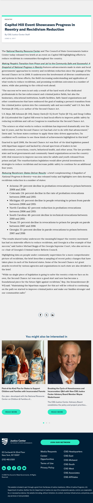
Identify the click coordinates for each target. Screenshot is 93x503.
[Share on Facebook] (40, 315)
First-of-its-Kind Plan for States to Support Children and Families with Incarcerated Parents (23, 390)
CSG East (68, 455)
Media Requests (49, 451)
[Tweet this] (46, 315)
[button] (43, 423)
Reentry (8, 19)
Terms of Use (47, 463)
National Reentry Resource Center (23, 51)
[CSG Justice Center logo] (17, 441)
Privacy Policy (47, 467)
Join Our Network (60, 442)
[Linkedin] (52, 315)
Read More (11, 412)
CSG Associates (72, 472)
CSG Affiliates (71, 477)
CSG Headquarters (73, 451)
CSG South (69, 464)
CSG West (69, 468)
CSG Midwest (70, 460)
